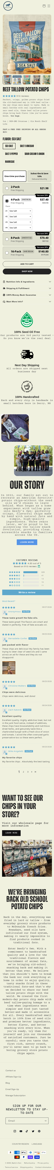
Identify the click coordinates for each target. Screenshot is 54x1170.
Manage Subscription (15, 1095)
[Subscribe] (45, 1121)
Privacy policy (43, 1163)
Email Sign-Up (12, 1089)
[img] (8, 607)
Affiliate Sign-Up (13, 1076)
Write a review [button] (27, 592)
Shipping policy (26, 1167)
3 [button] (28, 771)
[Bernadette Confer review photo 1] (9, 667)
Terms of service (11, 1167)
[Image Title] (27, 320)
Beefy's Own (16, 1163)
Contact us (11, 1070)
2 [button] (23, 771)
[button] (44, 6)
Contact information (43, 1167)
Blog (8, 1083)
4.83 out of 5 (34, 563)
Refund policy (29, 1163)
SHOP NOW (27, 271)
